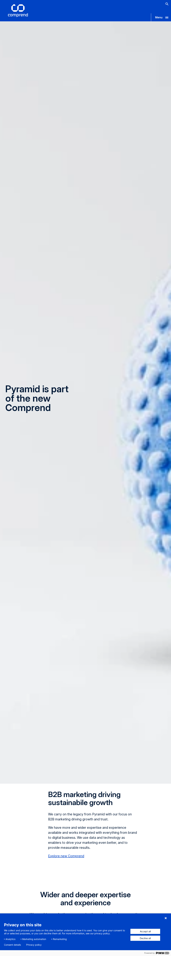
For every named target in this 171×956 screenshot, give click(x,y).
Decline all (145, 938)
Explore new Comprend (66, 856)
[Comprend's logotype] (18, 10)
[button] (161, 17)
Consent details (12, 944)
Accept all (145, 931)
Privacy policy (34, 944)
